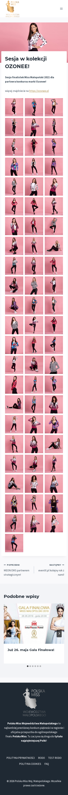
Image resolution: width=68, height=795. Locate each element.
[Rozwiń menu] (61, 8)
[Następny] (59, 633)
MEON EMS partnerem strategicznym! (16, 570)
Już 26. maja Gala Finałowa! (31, 650)
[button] (14, 107)
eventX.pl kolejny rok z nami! (51, 570)
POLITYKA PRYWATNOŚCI (20, 758)
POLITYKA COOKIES (30, 764)
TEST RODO (55, 758)
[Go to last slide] (8, 633)
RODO (41, 758)
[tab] (27, 666)
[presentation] (34, 623)
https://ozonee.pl (39, 91)
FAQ (46, 764)
